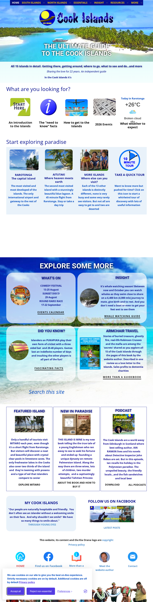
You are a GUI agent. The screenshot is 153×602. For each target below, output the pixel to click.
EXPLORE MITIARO (29, 484)
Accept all (15, 591)
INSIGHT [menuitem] (99, 2)
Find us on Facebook (48, 566)
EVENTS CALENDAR (51, 312)
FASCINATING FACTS (49, 368)
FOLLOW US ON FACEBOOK (112, 501)
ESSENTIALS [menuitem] (80, 2)
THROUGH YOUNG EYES (42, 524)
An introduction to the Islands (20, 124)
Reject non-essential (41, 591)
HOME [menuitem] (15, 2)
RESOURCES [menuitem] (117, 2)
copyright (107, 540)
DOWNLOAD (112, 484)
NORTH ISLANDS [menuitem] (57, 2)
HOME (20, 566)
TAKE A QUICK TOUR (129, 175)
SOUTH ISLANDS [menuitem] (31, 2)
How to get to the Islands (76, 124)
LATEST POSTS (112, 527)
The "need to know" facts (48, 124)
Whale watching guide (122, 316)
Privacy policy (27, 582)
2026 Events (103, 124)
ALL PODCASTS (137, 484)
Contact (132, 566)
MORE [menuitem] (134, 2)
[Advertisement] (76, 236)
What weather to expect (132, 125)
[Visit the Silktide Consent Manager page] (85, 591)
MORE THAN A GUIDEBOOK (122, 377)
